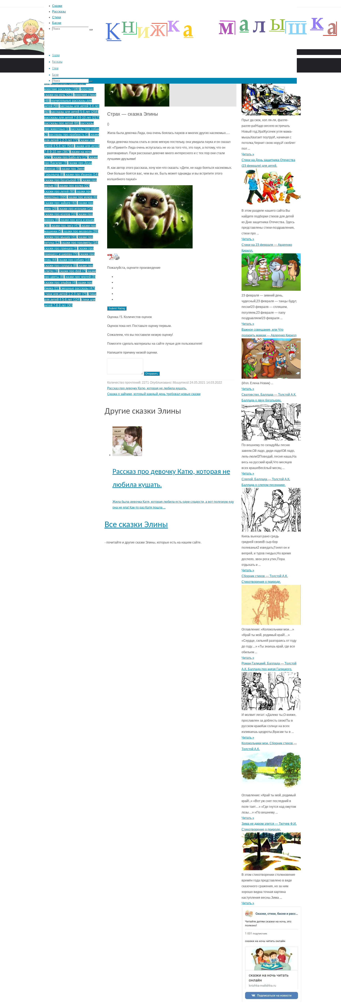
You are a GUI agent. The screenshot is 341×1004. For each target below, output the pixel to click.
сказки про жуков (82, 197)
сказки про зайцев (60, 203)
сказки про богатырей (62, 180)
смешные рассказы (77, 288)
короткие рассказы (62, 89)
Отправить (151, 373)
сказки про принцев (60, 248)
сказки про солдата (60, 265)
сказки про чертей (80, 276)
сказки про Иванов (81, 174)
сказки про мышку (60, 237)
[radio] (174, 277)
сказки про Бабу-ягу (70, 157)
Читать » (248, 154)
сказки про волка (74, 185)
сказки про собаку (74, 259)
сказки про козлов (60, 214)
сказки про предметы (79, 242)
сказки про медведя (80, 231)
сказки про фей (72, 271)
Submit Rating (117, 308)
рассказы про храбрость (69, 134)
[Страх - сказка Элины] (137, 105)
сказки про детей (59, 191)
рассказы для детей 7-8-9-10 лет (71, 117)
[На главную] (118, 61)
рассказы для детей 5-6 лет (74, 111)
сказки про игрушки (75, 208)
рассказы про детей (61, 123)
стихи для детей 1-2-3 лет (65, 294)
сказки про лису (65, 225)
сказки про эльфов (60, 282)
